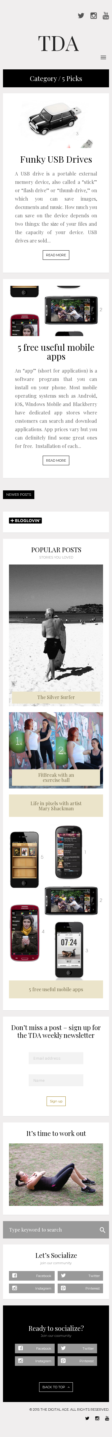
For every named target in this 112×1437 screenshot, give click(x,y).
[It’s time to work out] (56, 1204)
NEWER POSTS (18, 494)
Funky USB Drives (56, 159)
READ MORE (56, 255)
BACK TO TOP (54, 1387)
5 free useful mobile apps (56, 351)
